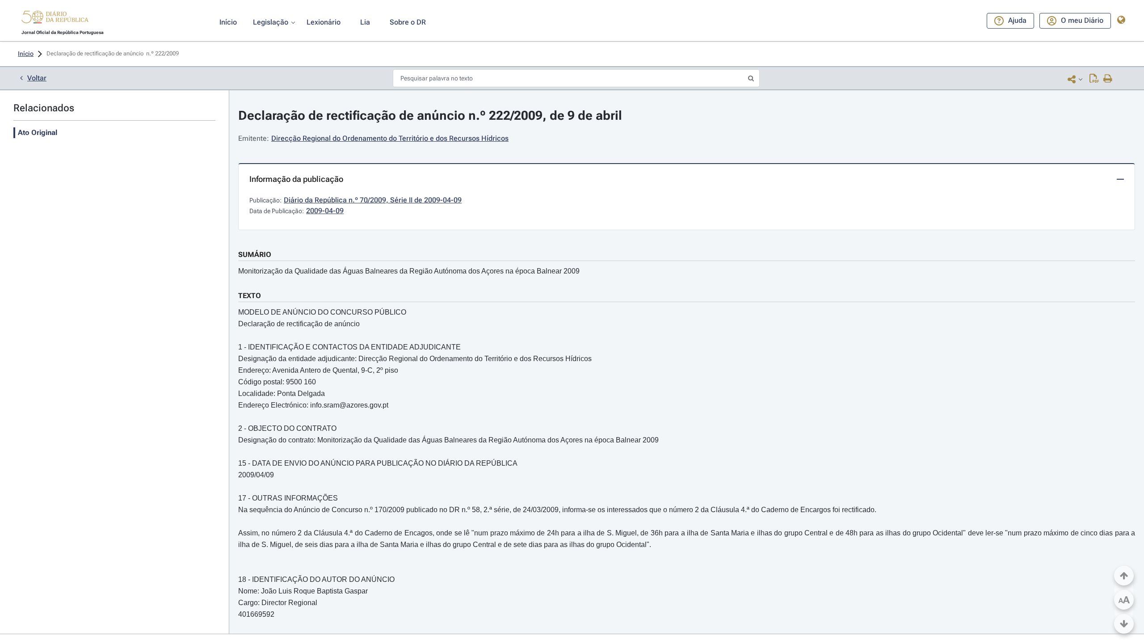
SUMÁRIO (254, 254)
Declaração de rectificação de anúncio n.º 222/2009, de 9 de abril (430, 115)
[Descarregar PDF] (1094, 79)
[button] (54, 18)
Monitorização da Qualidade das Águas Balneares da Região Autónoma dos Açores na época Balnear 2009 (409, 271)
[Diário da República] (54, 19)
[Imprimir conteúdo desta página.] (1108, 79)
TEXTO (249, 295)
